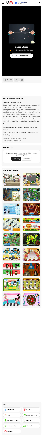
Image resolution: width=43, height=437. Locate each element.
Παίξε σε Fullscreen (21, 56)
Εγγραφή (16, 159)
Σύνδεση (26, 159)
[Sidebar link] (3, 3)
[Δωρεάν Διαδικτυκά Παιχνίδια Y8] (9, 2)
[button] (10, 135)
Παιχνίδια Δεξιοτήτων (18, 138)
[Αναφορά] (16, 80)
